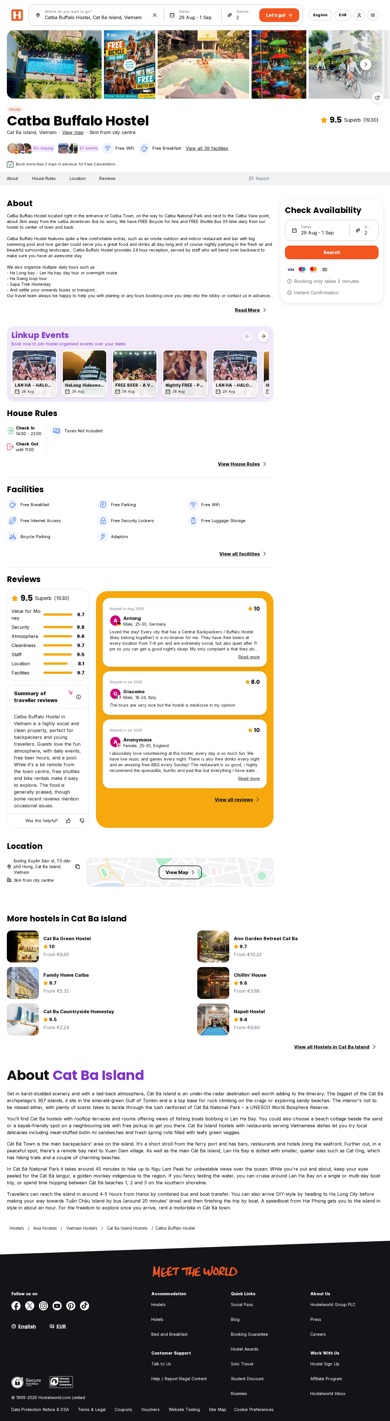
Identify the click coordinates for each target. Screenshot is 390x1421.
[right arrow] (263, 336)
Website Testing (184, 1409)
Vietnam (48, 132)
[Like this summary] (68, 820)
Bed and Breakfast (169, 1334)
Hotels (157, 1319)
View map (73, 132)
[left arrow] (247, 336)
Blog (235, 1319)
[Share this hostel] (377, 97)
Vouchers (150, 1409)
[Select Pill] (359, 15)
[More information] (78, 697)
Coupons (123, 1409)
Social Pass (242, 1304)
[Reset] (155, 15)
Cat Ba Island (21, 132)
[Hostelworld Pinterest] (70, 1305)
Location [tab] (78, 178)
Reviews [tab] (107, 178)
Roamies (239, 1393)
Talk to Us (161, 1363)
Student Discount (247, 1378)
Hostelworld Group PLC (332, 1304)
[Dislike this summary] (82, 820)
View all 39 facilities (207, 148)
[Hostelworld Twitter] (29, 1305)
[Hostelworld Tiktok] (84, 1305)
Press (315, 1319)
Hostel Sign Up (324, 1363)
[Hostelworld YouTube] (57, 1305)
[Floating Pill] (365, 64)
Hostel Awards (244, 1349)
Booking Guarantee (249, 1334)
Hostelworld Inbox (327, 1393)
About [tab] (12, 178)
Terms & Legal (92, 1409)
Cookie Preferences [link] (254, 1409)
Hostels (158, 1304)
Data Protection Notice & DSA (40, 1409)
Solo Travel (242, 1363)
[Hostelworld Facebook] (16, 1305)
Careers (318, 1334)
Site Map (217, 1409)
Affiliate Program (326, 1378)
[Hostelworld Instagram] (43, 1305)
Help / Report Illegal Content (179, 1378)
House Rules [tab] (44, 178)
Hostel (15, 109)
